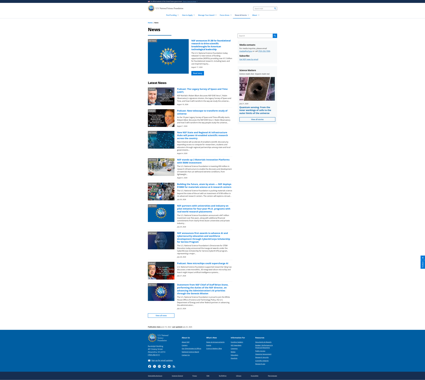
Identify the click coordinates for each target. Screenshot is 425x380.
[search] (275, 8)
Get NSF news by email (248, 59)
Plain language (272, 376)
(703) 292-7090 (264, 51)
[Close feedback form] (423, 258)
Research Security (262, 357)
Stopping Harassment (263, 354)
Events (208, 345)
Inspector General (177, 376)
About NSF (185, 342)
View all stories (257, 119)
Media (233, 352)
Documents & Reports (263, 342)
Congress (234, 348)
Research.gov (260, 364)
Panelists (234, 358)
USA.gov (238, 376)
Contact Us (186, 355)
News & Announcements (215, 342)
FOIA (208, 376)
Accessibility (254, 376)
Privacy (194, 376)
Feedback (423, 264)
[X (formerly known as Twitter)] (154, 366)
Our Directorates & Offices (191, 348)
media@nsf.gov (245, 51)
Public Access (260, 351)
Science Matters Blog (214, 348)
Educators (234, 355)
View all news (161, 315)
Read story (197, 73)
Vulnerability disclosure (155, 376)
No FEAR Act (222, 376)
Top (420, 318)
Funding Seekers (237, 342)
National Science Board (190, 352)
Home (150, 23)
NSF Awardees (236, 345)
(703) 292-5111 (154, 355)
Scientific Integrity (262, 361)
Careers (184, 345)
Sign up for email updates (162, 360)
